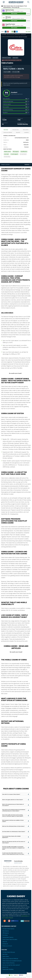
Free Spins (5, 935)
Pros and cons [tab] (16, 129)
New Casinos (6, 931)
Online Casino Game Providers (10, 939)
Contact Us (5, 943)
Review (28, 13)
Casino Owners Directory (9, 963)
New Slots (5, 954)
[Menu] (3, 2)
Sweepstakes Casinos (8, 937)
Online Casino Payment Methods (10, 958)
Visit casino (14, 13)
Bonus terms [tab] (25, 129)
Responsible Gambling (8, 969)
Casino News (6, 956)
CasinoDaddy (25, 36)
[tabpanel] (16, 146)
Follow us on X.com (7, 946)
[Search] (28, 2)
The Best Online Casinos (8, 928)
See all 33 (28, 31)
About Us (5, 941)
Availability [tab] (26, 132)
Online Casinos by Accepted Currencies (12, 960)
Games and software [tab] (7, 132)
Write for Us (5, 967)
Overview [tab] (6, 129)
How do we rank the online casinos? (11, 965)
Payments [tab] (18, 132)
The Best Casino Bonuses (9, 952)
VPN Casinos (6, 933)
